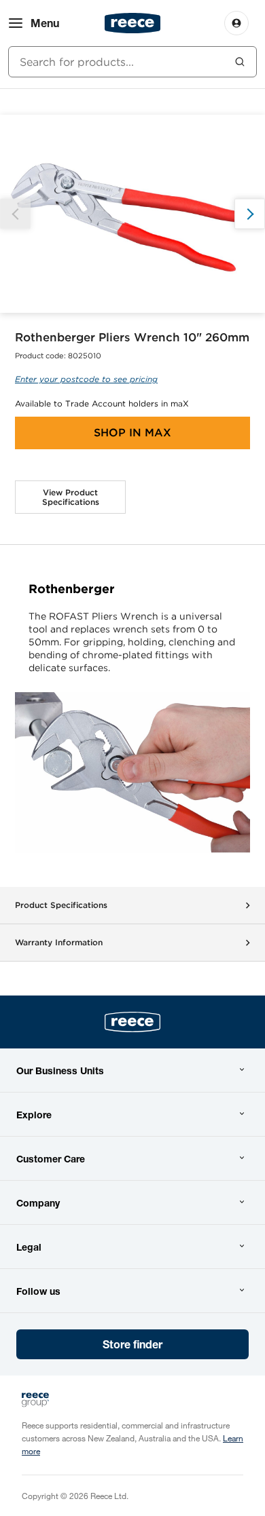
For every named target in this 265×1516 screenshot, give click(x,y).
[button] (249, 214)
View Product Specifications (70, 497)
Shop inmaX (132, 432)
